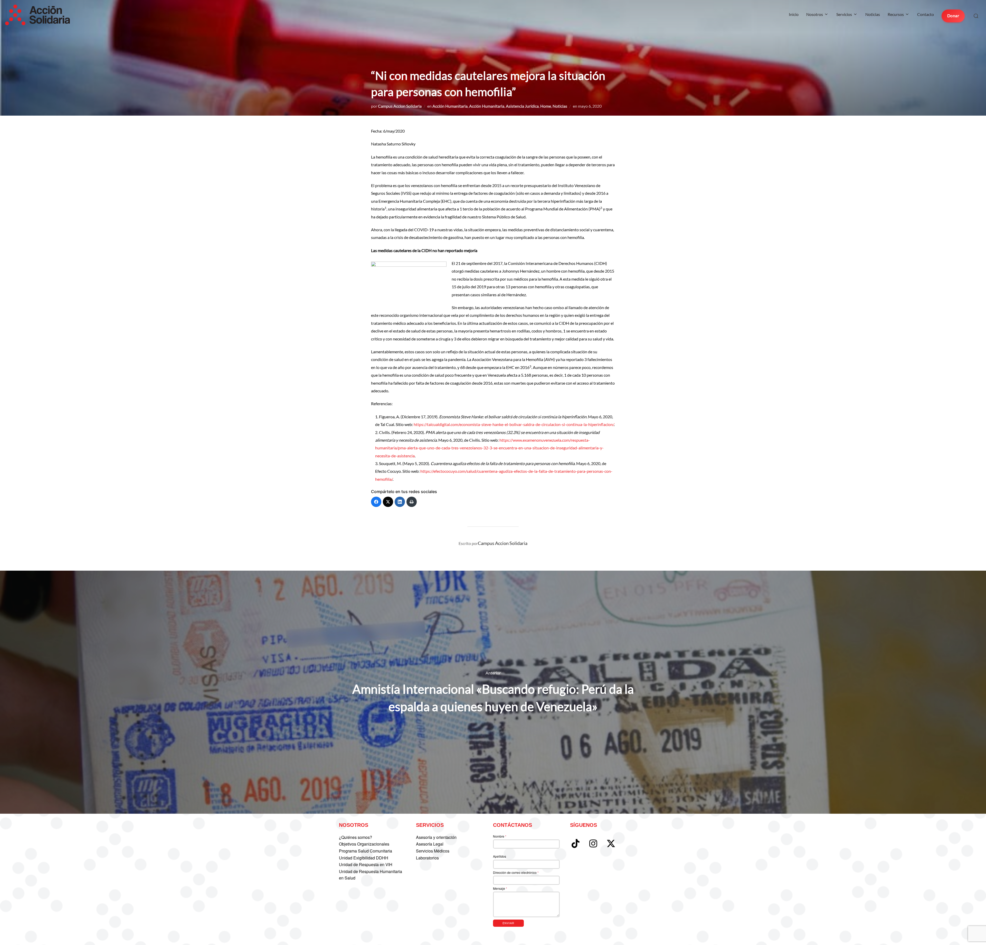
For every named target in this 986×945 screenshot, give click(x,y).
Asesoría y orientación (436, 837)
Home (545, 106)
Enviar (508, 923)
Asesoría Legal (429, 844)
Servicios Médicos (432, 851)
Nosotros (814, 14)
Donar (953, 15)
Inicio (794, 14)
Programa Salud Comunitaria (365, 851)
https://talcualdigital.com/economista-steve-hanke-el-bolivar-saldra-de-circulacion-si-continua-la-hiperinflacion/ (514, 424)
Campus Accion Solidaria (400, 106)
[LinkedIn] (400, 502)
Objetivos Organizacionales (364, 844)
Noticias (872, 14)
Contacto (925, 14)
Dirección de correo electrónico (516, 872)
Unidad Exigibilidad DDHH (363, 858)
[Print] (411, 502)
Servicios (844, 14)
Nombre (499, 836)
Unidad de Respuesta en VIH (365, 864)
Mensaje (500, 888)
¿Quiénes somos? (355, 837)
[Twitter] (388, 502)
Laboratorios (427, 858)
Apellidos (499, 856)
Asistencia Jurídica (522, 106)
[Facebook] (376, 502)
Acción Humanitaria (450, 106)
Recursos (896, 14)
